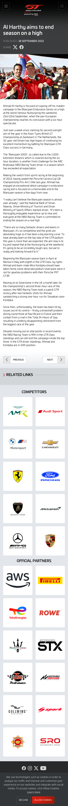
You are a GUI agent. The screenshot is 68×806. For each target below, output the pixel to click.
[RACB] (17, 742)
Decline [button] (23, 799)
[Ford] (50, 476)
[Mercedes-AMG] (17, 540)
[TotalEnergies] (17, 612)
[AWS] (17, 580)
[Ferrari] (17, 476)
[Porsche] (50, 540)
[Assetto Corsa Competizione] (50, 677)
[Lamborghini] (17, 508)
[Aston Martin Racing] (17, 411)
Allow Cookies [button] (43, 799)
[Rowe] (50, 612)
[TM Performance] (17, 677)
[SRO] (50, 742)
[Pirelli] (50, 580)
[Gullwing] (17, 709)
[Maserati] (17, 645)
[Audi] (50, 411)
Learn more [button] (33, 792)
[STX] (50, 645)
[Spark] (50, 709)
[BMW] (17, 444)
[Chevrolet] (50, 444)
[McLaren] (50, 508)
